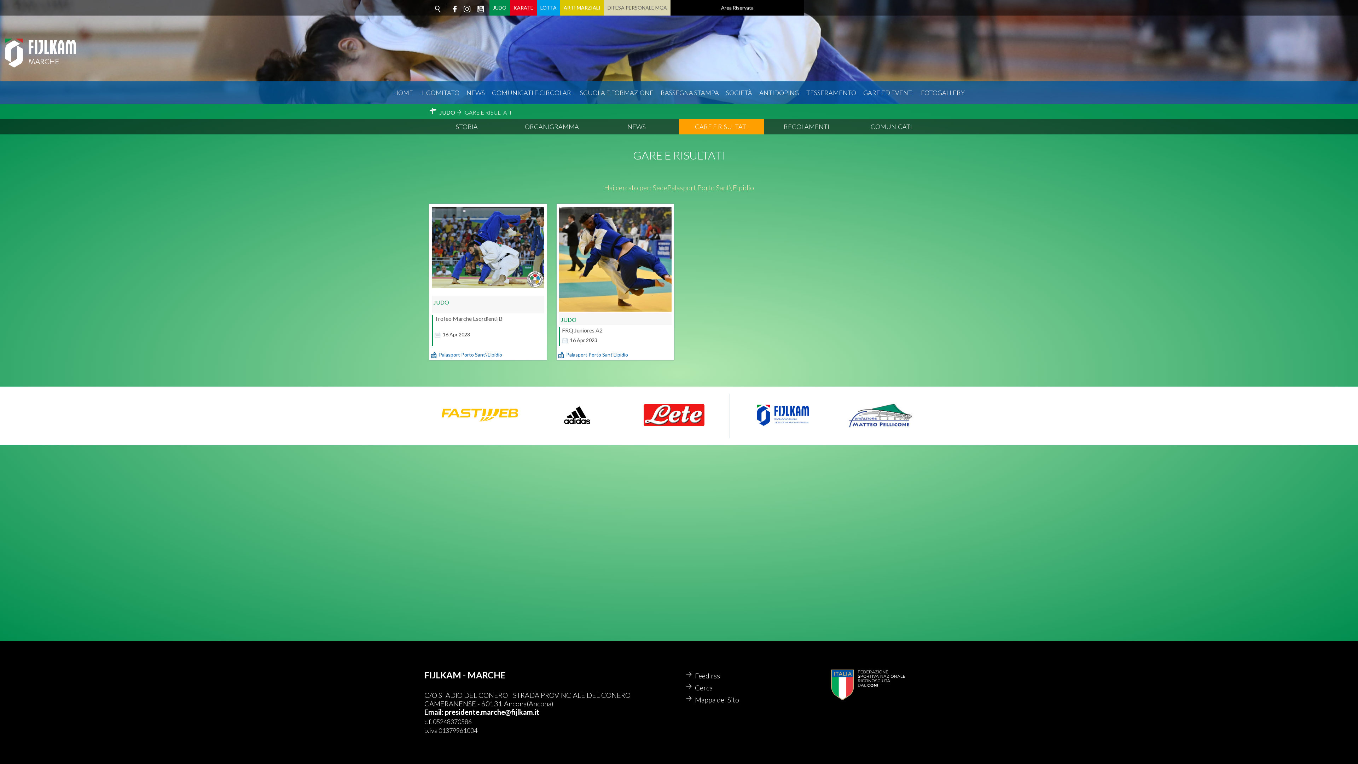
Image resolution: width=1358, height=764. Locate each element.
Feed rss (707, 675)
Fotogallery (943, 93)
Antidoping (779, 93)
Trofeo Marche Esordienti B (469, 318)
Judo (499, 8)
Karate (523, 8)
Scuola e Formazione (617, 93)
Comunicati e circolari (532, 93)
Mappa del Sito (717, 699)
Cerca (704, 687)
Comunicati (891, 127)
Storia (467, 127)
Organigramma (552, 127)
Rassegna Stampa (690, 93)
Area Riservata (737, 8)
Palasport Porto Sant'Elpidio (597, 355)
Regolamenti (806, 127)
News (475, 93)
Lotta (548, 8)
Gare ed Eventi (888, 93)
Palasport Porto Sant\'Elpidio (470, 355)
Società (739, 93)
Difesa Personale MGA (637, 8)
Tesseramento (831, 93)
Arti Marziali (582, 8)
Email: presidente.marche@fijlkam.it (481, 712)
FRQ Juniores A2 (582, 330)
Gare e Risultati (721, 127)
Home (403, 93)
